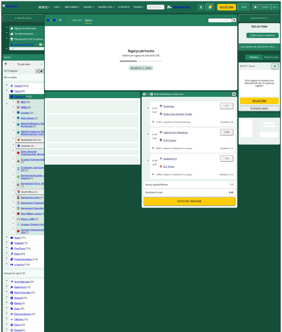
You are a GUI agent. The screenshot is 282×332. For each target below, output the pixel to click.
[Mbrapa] (40, 44)
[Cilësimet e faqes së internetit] (256, 7)
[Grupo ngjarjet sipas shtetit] (41, 91)
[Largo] (137, 94)
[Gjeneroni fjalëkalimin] (265, 116)
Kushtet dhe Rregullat (266, 142)
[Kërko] (234, 20)
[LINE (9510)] (48, 20)
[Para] (54, 94)
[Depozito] (201, 7)
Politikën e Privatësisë (252, 144)
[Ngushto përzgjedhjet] (37, 91)
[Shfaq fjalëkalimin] (274, 116)
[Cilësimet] (275, 172)
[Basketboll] (54, 20)
